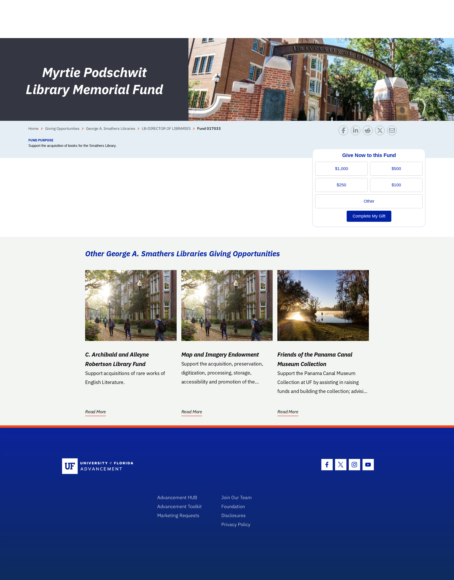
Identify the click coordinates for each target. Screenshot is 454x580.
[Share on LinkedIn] (357, 132)
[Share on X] (381, 132)
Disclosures (233, 515)
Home (33, 128)
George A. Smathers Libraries (110, 128)
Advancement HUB (177, 497)
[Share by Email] (393, 132)
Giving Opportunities (62, 128)
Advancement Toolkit (179, 506)
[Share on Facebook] (345, 132)
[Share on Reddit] (369, 132)
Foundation (233, 506)
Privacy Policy (235, 524)
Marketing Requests (178, 515)
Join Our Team (236, 497)
